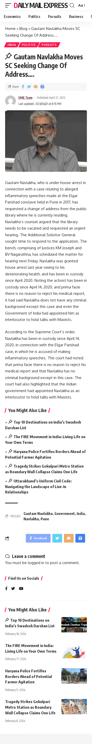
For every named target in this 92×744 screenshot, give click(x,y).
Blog (23, 28)
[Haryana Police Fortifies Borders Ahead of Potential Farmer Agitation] (74, 676)
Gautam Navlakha (38, 513)
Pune (45, 519)
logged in (36, 562)
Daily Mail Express (41, 5)
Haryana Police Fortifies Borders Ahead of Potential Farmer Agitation (28, 676)
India (12, 44)
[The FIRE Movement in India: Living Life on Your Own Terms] (74, 650)
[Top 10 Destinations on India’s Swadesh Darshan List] (74, 624)
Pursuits (49, 44)
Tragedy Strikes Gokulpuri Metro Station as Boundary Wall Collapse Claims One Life (30, 707)
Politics (29, 44)
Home (10, 28)
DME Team (25, 98)
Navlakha (31, 519)
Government (64, 513)
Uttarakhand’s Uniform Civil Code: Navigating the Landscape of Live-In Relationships (38, 486)
